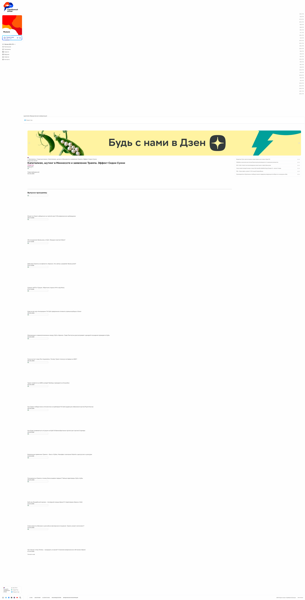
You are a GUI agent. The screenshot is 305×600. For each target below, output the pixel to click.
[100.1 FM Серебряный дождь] (11, 7)
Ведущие (6, 54)
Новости (6, 52)
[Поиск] (20, 598)
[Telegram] (6, 597)
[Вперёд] (299, 143)
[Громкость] (17, 38)
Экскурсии (38, 597)
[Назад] (29, 143)
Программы (7, 49)
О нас (31, 597)
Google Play (15, 590)
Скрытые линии (42, 159)
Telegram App (29, 120)
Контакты (7, 59)
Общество (30, 165)
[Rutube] (14, 597)
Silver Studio (46, 597)
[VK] (8, 597)
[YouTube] (17, 597)
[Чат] (20, 38)
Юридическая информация (38, 116)
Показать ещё (31, 554)
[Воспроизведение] (4, 38)
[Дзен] (11, 597)
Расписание (7, 46)
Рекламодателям (24, 116)
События (6, 57)
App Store (15, 587)
